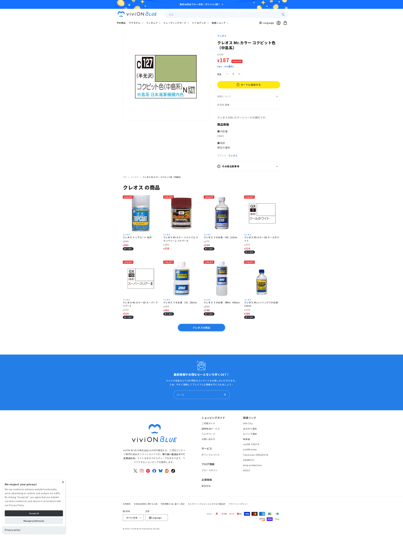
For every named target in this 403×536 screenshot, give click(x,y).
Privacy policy (12, 529)
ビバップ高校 (250, 433)
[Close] (63, 482)
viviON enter (250, 449)
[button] (136, 23)
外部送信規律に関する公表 (146, 503)
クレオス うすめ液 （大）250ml (180, 302)
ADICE (246, 470)
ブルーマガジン (210, 470)
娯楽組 (246, 439)
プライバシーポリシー (238, 503)
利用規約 (127, 503)
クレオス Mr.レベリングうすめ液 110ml (261, 304)
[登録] (224, 394)
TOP (125, 177)
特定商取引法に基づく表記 (173, 503)
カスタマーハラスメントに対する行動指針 (206, 503)
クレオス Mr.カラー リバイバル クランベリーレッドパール (180, 239)
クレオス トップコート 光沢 (137, 237)
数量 (219, 74)
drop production (252, 465)
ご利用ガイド (208, 423)
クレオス (221, 35)
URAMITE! (248, 460)
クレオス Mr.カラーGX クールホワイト (261, 239)
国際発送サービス (211, 428)
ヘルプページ (208, 433)
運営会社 (206, 485)
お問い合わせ (208, 439)
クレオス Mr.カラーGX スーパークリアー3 (140, 304)
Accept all (34, 513)
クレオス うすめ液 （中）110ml (220, 237)
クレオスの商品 (201, 327)
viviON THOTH (251, 444)
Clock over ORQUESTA (255, 454)
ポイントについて (211, 454)
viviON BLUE (136, 529)
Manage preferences (33, 521)
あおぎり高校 (250, 428)
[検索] (283, 14)
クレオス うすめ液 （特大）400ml (221, 302)
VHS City (248, 423)
